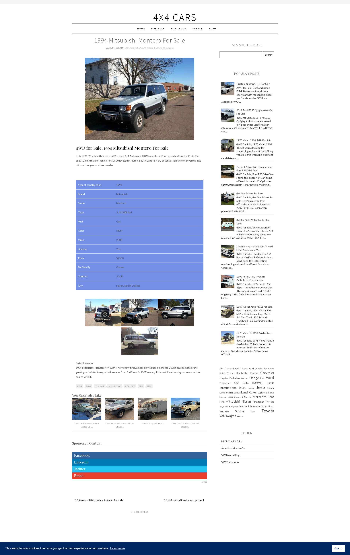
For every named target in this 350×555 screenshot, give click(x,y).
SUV (167, 47)
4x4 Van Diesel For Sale (249, 193)
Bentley (231, 373)
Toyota (267, 410)
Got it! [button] (338, 548)
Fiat (262, 378)
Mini (221, 401)
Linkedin (81, 462)
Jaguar (251, 388)
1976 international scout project (184, 500)
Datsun (244, 378)
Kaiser (270, 387)
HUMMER (257, 382)
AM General (226, 368)
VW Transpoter (230, 462)
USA (172, 47)
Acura (245, 368)
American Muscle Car (233, 448)
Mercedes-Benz (263, 397)
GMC (246, 382)
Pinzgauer (258, 401)
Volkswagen (227, 416)
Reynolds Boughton (228, 406)
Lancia (237, 392)
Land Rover (249, 392)
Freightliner (225, 383)
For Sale (158, 28)
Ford (270, 377)
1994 (127, 47)
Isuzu (242, 388)
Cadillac (254, 373)
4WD (132, 47)
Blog (212, 28)
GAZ (236, 383)
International (228, 388)
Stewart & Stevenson (249, 406)
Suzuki (239, 411)
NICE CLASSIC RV (231, 441)
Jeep (260, 387)
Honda (270, 382)
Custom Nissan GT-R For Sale (253, 83)
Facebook (82, 455)
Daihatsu (235, 378)
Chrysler (223, 378)
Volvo (240, 416)
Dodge (254, 378)
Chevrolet (267, 373)
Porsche (270, 401)
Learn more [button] (117, 548)
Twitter (79, 469)
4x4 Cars (175, 17)
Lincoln (223, 397)
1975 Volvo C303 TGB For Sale (253, 140)
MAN (230, 397)
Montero (160, 47)
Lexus (271, 392)
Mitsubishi (149, 47)
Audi (251, 368)
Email (78, 475)
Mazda (247, 397)
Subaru (224, 411)
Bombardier (242, 373)
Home (141, 28)
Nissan (246, 401)
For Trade (178, 28)
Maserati (238, 397)
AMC (238, 368)
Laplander (263, 392)
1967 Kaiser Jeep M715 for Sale (254, 306)
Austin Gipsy (262, 368)
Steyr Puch (267, 406)
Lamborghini (226, 392)
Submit (197, 28)
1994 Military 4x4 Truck (152, 423)
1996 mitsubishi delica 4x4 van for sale (99, 500)
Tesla (252, 411)
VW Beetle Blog (230, 455)
